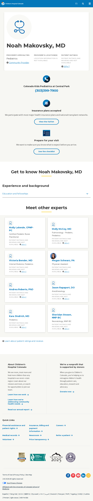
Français (61, 494)
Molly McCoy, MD (61, 229)
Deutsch (53, 494)
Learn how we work (17, 395)
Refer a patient (63, 435)
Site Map (29, 475)
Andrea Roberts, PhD (21, 289)
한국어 (21, 494)
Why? (66, 66)
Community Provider (19, 63)
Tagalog (73, 494)
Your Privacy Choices (14, 483)
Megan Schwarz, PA (63, 260)
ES (77, 3)
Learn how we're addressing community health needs (18, 402)
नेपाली (67, 494)
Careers (59, 425)
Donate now (65, 392)
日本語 (80, 494)
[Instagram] (88, 475)
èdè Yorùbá (24, 498)
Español (5, 494)
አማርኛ (41, 494)
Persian (6, 498)
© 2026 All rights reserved (13, 479)
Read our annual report (18, 410)
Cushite (87, 494)
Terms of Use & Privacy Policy (13, 475)
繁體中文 (27, 494)
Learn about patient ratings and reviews (23, 341)
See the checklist (46, 151)
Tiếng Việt (13, 494)
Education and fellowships (15, 194)
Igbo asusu (14, 498)
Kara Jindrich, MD (19, 316)
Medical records (9, 435)
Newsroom (34, 435)
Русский (35, 494)
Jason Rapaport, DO (63, 287)
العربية (47, 494)
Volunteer (7, 439)
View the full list (46, 122)
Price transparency (38, 439)
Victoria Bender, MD (20, 260)
